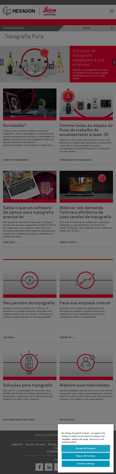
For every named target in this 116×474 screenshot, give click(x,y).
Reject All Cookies (85, 456)
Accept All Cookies (85, 448)
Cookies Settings (86, 464)
